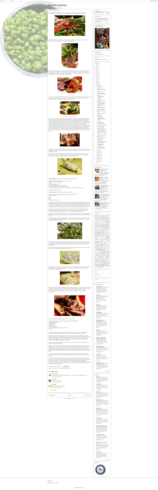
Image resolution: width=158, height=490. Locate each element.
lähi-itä (96, 240)
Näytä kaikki (107, 370)
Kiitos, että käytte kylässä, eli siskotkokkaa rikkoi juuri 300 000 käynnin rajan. (104, 203)
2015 (97, 75)
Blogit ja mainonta (100, 136)
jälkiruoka (105, 228)
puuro (104, 250)
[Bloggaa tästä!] (64, 366)
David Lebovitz (98, 408)
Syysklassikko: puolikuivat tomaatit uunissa (101, 107)
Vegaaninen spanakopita (100, 305)
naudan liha (98, 245)
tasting (101, 262)
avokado (100, 217)
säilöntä (102, 261)
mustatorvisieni (107, 244)
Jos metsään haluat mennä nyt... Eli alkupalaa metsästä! (104, 195)
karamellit (96, 231)
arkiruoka (96, 217)
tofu (95, 263)
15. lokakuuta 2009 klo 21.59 (56, 376)
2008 (97, 163)
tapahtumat (97, 262)
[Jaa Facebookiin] (67, 366)
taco (107, 261)
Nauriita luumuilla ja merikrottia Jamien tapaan (101, 93)
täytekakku (96, 264)
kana (104, 230)
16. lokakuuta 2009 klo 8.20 (56, 382)
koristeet (99, 235)
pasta (96, 247)
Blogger (81, 487)
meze (107, 243)
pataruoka (101, 247)
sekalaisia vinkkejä (103, 257)
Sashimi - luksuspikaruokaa (101, 109)
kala (106, 229)
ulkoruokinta (102, 264)
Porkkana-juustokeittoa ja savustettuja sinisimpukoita (102, 130)
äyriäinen (100, 267)
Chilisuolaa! (99, 121)
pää (107, 250)
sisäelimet (100, 259)
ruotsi (97, 254)
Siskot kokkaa (57, 5)
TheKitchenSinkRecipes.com (101, 425)
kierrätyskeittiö (102, 234)
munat (103, 244)
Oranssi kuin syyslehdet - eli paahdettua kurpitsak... (101, 103)
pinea (52, 384)
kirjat (95, 235)
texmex (107, 262)
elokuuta (98, 151)
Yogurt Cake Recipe (99, 435)
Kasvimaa (106, 231)
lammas (54, 368)
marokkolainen (97, 242)
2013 (97, 78)
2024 (97, 65)
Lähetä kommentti (53, 389)
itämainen (107, 225)
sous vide (104, 259)
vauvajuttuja (98, 265)
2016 (97, 73)
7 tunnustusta (99, 98)
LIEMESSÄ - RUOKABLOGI (101, 337)
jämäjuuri (96, 229)
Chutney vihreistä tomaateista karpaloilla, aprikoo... (102, 142)
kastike (101, 231)
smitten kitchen (99, 384)
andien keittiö (99, 216)
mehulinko (105, 242)
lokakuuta (98, 88)
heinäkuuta (99, 152)
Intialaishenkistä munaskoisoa (99, 116)
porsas (99, 250)
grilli (107, 220)
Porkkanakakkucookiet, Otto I (101, 137)
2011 (97, 81)
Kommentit (98, 275)
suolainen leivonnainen (100, 260)
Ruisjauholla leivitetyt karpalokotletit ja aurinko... (101, 128)
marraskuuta (99, 86)
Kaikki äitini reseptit (99, 362)
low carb (60, 368)
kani (107, 230)
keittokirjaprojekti (105, 233)
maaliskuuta (99, 158)
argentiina (107, 216)
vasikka (108, 264)
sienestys (99, 258)
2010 (97, 82)
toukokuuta (99, 155)
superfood (107, 260)
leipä (106, 236)
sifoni (96, 259)
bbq (98, 218)
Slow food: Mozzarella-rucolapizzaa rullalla (100, 123)
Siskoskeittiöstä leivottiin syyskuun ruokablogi (101, 147)
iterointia (102, 225)
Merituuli (53, 373)
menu (102, 243)
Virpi (52, 379)
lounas (99, 239)
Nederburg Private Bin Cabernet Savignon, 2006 (80, 358)
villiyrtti (99, 266)
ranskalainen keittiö (98, 252)
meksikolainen (97, 243)
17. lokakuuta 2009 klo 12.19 (56, 387)
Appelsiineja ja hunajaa (100, 346)
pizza (108, 248)
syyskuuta (98, 149)
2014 (97, 76)
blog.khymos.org (99, 399)
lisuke (104, 237)
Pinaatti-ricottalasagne (100, 126)
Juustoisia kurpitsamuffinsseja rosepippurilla (100, 96)
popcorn (107, 249)
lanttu (103, 236)
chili (96, 219)
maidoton (101, 240)
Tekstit (97, 273)
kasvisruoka (98, 232)
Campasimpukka (99, 286)
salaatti (96, 255)
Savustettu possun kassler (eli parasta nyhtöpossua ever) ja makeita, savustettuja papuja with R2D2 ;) (104, 187)
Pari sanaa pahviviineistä (101, 91)
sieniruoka (107, 258)
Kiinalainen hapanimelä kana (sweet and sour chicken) (104, 170)
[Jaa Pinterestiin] (68, 366)
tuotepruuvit (105, 263)
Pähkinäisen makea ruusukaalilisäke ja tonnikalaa (100, 144)
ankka (103, 216)
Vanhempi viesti (87, 395)
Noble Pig (97, 376)
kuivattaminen (104, 235)
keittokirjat (96, 234)
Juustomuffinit (98, 330)
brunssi (108, 218)
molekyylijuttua (97, 244)
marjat (107, 241)
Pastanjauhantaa (99, 312)
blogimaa (103, 218)
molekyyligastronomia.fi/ (100, 320)
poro (95, 250)
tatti (104, 262)
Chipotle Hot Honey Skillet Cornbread (101, 377)
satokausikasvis (102, 255)
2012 (97, 79)
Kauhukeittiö (98, 354)
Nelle (56, 366)
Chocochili (98, 304)
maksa (104, 241)
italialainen (97, 225)
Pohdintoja (99, 249)
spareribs (108, 259)
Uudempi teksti (52, 395)
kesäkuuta (98, 154)
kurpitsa (108, 235)
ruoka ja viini (68, 368)
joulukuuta (99, 85)
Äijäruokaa (98, 329)
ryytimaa (107, 254)
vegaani (103, 265)
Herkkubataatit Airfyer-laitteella (100, 347)
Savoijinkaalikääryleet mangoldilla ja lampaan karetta (101, 119)
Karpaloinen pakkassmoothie (102, 134)
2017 (97, 72)
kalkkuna (100, 230)
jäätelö (100, 229)
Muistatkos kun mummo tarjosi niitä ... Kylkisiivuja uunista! (104, 178)
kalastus (96, 230)
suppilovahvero (97, 261)
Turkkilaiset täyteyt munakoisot (100, 140)
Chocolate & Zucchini (100, 434)
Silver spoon (51, 96)
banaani (104, 217)
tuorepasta (99, 263)
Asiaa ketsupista (98, 313)
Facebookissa (104, 59)
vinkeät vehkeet (105, 266)
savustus (107, 255)
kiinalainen (106, 234)
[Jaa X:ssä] (65, 366)
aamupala (97, 215)
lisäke (57, 368)
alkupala (107, 215)
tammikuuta (99, 161)
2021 (97, 66)
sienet (103, 258)
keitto (99, 233)
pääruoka (63, 368)
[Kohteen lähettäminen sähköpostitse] (63, 366)
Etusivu (69, 395)
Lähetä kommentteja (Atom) (71, 398)
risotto (104, 252)
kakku (103, 229)
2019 (97, 69)
